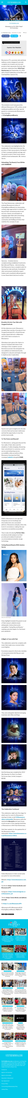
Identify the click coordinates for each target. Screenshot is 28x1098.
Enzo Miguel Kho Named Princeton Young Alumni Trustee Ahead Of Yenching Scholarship (8, 939)
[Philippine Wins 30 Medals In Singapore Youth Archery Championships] (20, 948)
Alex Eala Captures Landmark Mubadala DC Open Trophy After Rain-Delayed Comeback (7, 956)
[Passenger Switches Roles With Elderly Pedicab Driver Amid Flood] (20, 966)
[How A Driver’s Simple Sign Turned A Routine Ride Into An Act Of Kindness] (7, 966)
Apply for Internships (6, 1075)
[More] (20, 36)
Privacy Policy (4, 1083)
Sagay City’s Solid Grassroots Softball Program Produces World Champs (20, 938)
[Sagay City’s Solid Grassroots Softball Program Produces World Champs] (20, 932)
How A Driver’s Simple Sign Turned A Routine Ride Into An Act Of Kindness (7, 974)
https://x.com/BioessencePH (12, 903)
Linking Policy (4, 1089)
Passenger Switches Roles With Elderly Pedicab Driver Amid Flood (20, 974)
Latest (3, 914)
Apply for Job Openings (6, 1072)
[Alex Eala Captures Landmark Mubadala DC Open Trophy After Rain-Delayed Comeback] (7, 948)
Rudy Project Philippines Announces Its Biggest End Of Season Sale (20, 1027)
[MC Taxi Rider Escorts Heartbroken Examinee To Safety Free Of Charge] (20, 1001)
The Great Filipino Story (7, 988)
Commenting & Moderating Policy (9, 1086)
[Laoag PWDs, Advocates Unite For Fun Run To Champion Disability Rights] (7, 1036)
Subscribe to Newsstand (7, 1078)
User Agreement (5, 1080)
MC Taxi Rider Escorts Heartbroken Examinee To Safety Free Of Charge (20, 1009)
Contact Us (4, 1069)
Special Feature (10, 914)
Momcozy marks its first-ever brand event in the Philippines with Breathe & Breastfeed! (20, 991)
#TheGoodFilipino (7, 971)
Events (6, 914)
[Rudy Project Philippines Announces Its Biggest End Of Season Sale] (20, 1018)
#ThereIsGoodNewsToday (7, 1041)
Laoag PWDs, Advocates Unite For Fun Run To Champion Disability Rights (7, 1045)
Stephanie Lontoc (7, 32)
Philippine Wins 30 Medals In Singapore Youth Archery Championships (20, 955)
